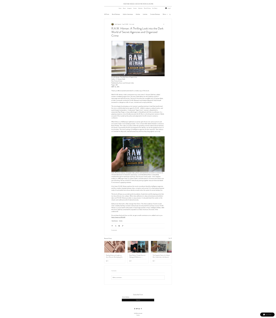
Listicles (145, 14)
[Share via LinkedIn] (119, 225)
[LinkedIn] (139, 308)
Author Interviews (128, 14)
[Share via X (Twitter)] (115, 225)
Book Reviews (116, 14)
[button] (170, 14)
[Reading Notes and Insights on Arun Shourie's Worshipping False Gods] (114, 247)
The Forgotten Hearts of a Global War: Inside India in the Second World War (161, 256)
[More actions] (164, 24)
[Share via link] (122, 225)
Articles (138, 14)
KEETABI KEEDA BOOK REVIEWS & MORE (138, 4)
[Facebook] (141, 308)
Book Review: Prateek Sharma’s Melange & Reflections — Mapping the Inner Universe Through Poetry (137, 256)
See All (170, 238)
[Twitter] (137, 308)
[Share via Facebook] (112, 225)
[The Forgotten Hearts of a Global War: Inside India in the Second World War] (161, 247)
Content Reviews (155, 14)
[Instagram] (134, 308)
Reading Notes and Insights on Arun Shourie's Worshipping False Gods (114, 256)
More (164, 14)
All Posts (106, 14)
